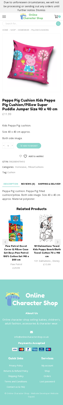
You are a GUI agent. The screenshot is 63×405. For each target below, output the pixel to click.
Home (5, 30)
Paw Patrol (16, 264)
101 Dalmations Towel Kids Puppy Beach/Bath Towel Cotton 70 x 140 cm (47, 251)
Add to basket (30, 145)
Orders (47, 376)
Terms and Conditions (15, 381)
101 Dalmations (42, 260)
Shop (13, 30)
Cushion (11, 172)
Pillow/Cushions (40, 30)
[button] (5, 242)
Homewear (23, 30)
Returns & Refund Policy (16, 370)
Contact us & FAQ (16, 386)
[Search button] (58, 23)
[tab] (11, 184)
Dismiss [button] (40, 10)
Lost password (47, 381)
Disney (56, 260)
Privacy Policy (16, 365)
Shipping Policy (15, 376)
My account (47, 365)
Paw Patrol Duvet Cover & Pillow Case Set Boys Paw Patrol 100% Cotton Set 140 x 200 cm (16, 253)
